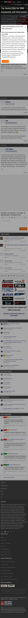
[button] (25, 27)
